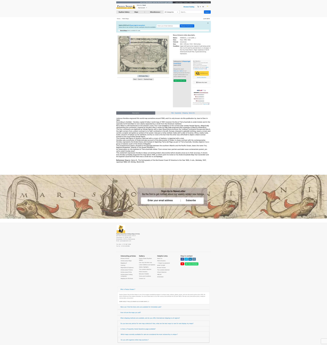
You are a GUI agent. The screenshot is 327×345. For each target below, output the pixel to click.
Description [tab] (135, 113)
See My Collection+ (201, 77)
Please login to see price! (137, 25)
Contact (186, 2)
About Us (159, 258)
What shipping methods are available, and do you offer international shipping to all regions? (150, 318)
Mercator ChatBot (144, 274)
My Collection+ (206, 2)
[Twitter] (186, 259)
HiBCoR (159, 274)
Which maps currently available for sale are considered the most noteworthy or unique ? (149, 334)
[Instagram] (194, 259)
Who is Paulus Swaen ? (127, 289)
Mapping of (124, 263)
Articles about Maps (126, 260)
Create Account (197, 2)
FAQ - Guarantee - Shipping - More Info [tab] (183, 113)
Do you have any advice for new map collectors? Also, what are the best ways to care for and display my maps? (156, 323)
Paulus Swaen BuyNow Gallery (145, 259)
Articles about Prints (126, 272)
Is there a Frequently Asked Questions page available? (138, 329)
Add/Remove (204, 73)
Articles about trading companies (126, 275)
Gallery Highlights (144, 267)
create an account (198, 68)
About (190, 2)
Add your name (178, 71)
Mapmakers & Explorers (127, 267)
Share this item (202, 82)
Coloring (123, 265)
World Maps (125, 18)
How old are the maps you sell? (130, 312)
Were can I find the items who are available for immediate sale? (140, 307)
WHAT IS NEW (161, 265)
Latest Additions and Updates (147, 264)
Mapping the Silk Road (127, 278)
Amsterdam (160, 276)
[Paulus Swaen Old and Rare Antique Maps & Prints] (125, 6)
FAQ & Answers (143, 271)
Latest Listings (178, 2)
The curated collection (145, 269)
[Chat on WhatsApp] (191, 263)
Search (207, 12)
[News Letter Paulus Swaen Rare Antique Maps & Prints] (163, 196)
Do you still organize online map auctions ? (135, 340)
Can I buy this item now (145, 262)
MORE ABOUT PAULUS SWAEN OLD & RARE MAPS (133, 301)
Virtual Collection (161, 272)
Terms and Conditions (145, 276)
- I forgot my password (163, 263)
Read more (205, 104)
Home (118, 18)
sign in (207, 67)
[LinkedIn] (190, 259)
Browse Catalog (189, 7)
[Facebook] (182, 259)
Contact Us (142, 278)
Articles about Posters (127, 270)
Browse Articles (125, 258)
